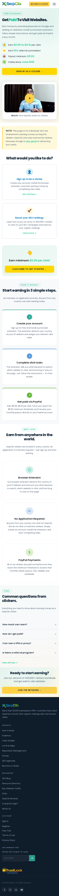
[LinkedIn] (16, 890)
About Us (6, 808)
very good (31, 141)
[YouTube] (21, 890)
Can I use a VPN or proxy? (16, 643)
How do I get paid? (12, 633)
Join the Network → (29, 690)
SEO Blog (6, 778)
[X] (10, 890)
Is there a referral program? (18, 652)
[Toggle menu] (54, 4)
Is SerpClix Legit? (10, 803)
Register (6, 826)
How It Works (8, 730)
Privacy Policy (8, 840)
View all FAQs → (10, 662)
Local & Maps (8, 745)
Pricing (5, 755)
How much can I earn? (14, 624)
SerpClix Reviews (10, 798)
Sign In (5, 821)
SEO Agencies (8, 760)
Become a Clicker (39, 4)
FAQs (4, 793)
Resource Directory (11, 783)
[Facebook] (4, 890)
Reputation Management (14, 750)
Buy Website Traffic (11, 788)
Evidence (6, 735)
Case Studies (8, 740)
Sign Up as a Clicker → (29, 71)
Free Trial (6, 830)
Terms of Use (8, 835)
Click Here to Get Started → (29, 269)
